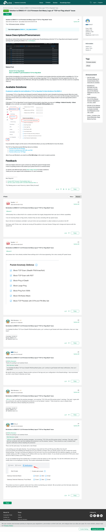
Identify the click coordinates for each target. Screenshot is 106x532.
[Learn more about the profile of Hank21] (92, 21)
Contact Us (6, 517)
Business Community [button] (20, 2)
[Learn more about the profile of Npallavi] (8, 203)
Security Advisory (22, 519)
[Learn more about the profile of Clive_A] (8, 353)
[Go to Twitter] (98, 515)
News (19, 515)
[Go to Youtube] (91, 515)
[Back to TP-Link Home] (7, 2)
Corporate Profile (7, 515)
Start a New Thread (32, 169)
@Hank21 (9, 211)
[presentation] (8, 203)
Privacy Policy (7, 519)
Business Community (8, 8)
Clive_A (16, 352)
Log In (94, 2)
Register (100, 2)
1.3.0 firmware (31, 40)
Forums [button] (48, 2)
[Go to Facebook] (94, 515)
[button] (41, 2)
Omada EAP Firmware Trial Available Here (18, 181)
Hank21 (91, 24)
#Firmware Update (14, 24)
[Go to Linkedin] (101, 515)
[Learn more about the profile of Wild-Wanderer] (8, 321)
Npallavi (13, 202)
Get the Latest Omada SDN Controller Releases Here (21, 182)
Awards (20, 517)
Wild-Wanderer (15, 320)
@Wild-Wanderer (11, 361)
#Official (22, 24)
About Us (6, 512)
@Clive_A (8, 399)
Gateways (16, 8)
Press (19, 512)
